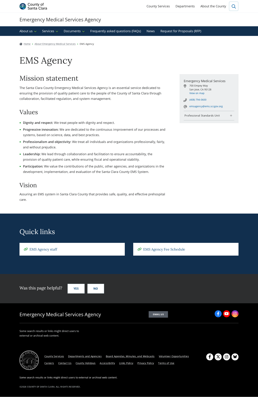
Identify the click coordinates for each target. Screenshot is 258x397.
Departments (185, 6)
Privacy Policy (145, 363)
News (151, 31)
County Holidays (85, 363)
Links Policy (126, 363)
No (95, 288)
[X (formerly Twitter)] (218, 356)
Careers (49, 363)
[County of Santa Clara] (33, 6)
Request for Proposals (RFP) (180, 31)
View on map (196, 93)
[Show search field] (234, 6)
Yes (76, 288)
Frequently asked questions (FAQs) (115, 31)
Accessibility (107, 363)
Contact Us (65, 363)
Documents (72, 31)
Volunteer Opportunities (174, 356)
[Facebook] (218, 313)
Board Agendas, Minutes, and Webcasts (130, 356)
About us (26, 31)
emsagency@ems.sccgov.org (206, 106)
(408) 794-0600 (197, 99)
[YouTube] (226, 313)
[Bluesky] (235, 356)
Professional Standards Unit (202, 115)
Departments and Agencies (85, 356)
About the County (213, 6)
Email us (158, 314)
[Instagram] (235, 313)
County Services (158, 6)
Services (48, 31)
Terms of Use (166, 363)
